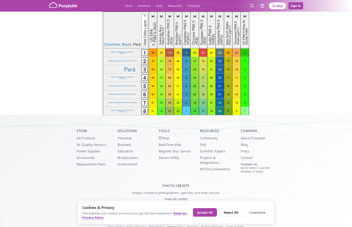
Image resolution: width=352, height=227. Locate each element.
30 (219, 111)
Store (128, 6)
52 (219, 77)
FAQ (203, 144)
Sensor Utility (169, 157)
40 (219, 102)
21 (211, 102)
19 (161, 61)
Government (127, 164)
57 (153, 102)
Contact (247, 157)
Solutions (144, 6)
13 (194, 111)
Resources (175, 6)
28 (211, 77)
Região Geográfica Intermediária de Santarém (122, 52)
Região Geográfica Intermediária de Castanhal (122, 77)
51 (219, 86)
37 (169, 111)
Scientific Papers (212, 151)
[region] (176, 63)
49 (211, 52)
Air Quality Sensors (91, 144)
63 (153, 86)
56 (178, 52)
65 (153, 77)
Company (193, 6)
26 (194, 69)
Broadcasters (128, 157)
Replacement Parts (91, 164)
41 (178, 86)
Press (245, 151)
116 (170, 52)
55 (219, 61)
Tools (159, 6)
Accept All (205, 212)
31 (211, 69)
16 (161, 86)
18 (194, 102)
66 (169, 77)
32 (211, 61)
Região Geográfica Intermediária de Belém (122, 86)
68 (219, 52)
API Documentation (215, 169)
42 (194, 52)
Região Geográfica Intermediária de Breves (122, 94)
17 (161, 77)
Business (124, 144)
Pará (129, 69)
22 (194, 86)
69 (153, 69)
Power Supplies (88, 151)
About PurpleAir (253, 138)
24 (194, 77)
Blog (244, 144)
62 (169, 86)
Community (209, 138)
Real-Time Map (170, 144)
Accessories (86, 157)
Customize (257, 212)
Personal (124, 138)
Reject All (231, 212)
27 (194, 61)
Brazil (126, 44)
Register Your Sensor (175, 151)
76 (169, 61)
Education (125, 151)
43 (178, 69)
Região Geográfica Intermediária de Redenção (122, 110)
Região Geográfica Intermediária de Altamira (122, 61)
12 (161, 102)
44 (178, 61)
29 (161, 52)
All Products (86, 138)
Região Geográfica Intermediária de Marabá (122, 102)
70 (153, 61)
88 (153, 52)
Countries (112, 44)
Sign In (296, 6)
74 (169, 69)
